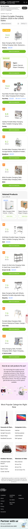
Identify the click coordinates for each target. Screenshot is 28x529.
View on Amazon (14, 51)
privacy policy (8, 10)
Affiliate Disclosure (6, 23)
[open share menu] (18, 23)
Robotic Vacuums (5, 430)
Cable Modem (19, 436)
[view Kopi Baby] (7, 87)
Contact (2, 501)
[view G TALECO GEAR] (7, 342)
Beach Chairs (4, 469)
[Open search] (24, 2)
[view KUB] (7, 230)
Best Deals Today (12, 503)
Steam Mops (4, 436)
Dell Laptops (18, 438)
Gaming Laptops (19, 433)
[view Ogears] (7, 65)
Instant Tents (4, 466)
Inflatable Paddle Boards (5, 462)
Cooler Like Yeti (5, 471)
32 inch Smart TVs (20, 470)
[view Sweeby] (7, 115)
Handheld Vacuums (6, 438)
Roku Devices (18, 462)
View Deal (9, 216)
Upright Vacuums (6, 433)
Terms (2, 509)
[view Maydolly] (7, 286)
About (2, 498)
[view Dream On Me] (7, 258)
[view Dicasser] (9, 205)
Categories (21, 498)
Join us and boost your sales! (9, 526)
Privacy (2, 506)
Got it (24, 8)
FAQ (2, 503)
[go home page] (3, 2)
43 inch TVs (18, 467)
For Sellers (12, 500)
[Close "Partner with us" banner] (26, 519)
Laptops (17, 430)
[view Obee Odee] (7, 314)
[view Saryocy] (7, 36)
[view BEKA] (7, 170)
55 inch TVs (18, 464)
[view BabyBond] (7, 142)
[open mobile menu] (26, 2)
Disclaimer (3, 511)
